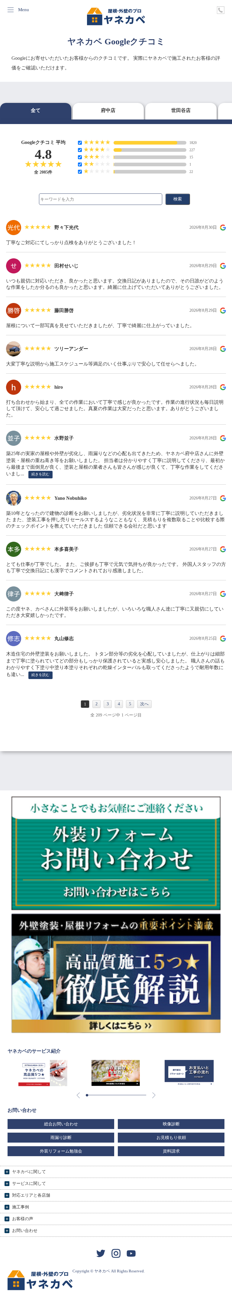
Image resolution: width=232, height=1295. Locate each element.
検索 (177, 198)
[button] (87, 1095)
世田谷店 (181, 110)
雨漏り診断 (61, 1137)
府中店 (108, 110)
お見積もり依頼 (171, 1137)
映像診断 (171, 1124)
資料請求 (171, 1151)
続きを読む (40, 474)
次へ (144, 704)
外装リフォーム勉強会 (61, 1151)
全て (35, 110)
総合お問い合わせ (61, 1124)
